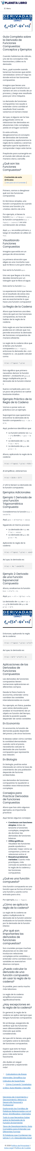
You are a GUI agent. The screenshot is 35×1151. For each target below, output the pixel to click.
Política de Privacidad (20, 1145)
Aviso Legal (9, 1148)
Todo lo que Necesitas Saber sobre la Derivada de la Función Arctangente (16, 1120)
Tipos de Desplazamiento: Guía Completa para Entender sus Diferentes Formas (17, 1129)
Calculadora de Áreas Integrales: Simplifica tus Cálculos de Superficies (15, 1077)
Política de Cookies (23, 1148)
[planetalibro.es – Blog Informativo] (14, 3)
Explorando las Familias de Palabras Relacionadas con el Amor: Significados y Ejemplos (17, 1111)
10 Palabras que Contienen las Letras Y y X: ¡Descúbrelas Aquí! (17, 1136)
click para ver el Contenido (16, 183)
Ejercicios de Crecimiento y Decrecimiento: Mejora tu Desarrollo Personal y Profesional (15, 1101)
